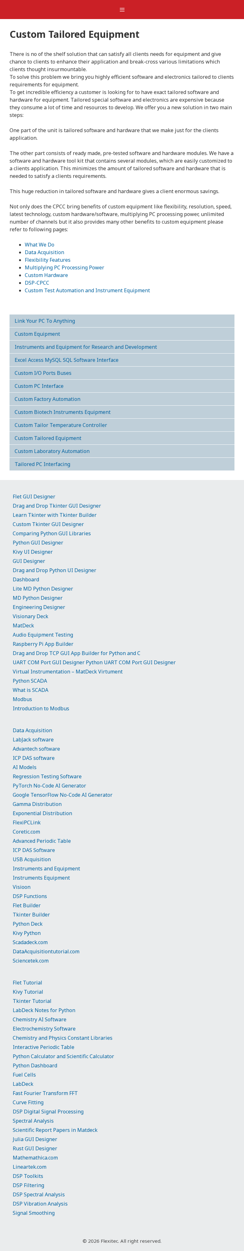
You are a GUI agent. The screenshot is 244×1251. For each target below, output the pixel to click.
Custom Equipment (37, 333)
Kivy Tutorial (28, 991)
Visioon (21, 886)
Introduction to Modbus (41, 708)
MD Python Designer (38, 597)
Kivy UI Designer (33, 551)
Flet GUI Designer (34, 496)
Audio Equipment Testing (43, 634)
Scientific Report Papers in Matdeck (55, 1129)
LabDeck (23, 1083)
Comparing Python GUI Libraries (52, 533)
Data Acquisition (44, 252)
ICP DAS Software (34, 850)
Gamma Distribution (37, 804)
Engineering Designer (39, 607)
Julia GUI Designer (35, 1139)
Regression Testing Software (47, 776)
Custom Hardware (46, 275)
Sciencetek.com (31, 960)
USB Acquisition (32, 859)
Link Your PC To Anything (45, 320)
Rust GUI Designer (35, 1148)
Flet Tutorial (27, 982)
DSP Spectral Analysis (39, 1194)
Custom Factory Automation (47, 399)
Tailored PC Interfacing (42, 464)
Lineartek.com (29, 1166)
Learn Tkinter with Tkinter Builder (55, 514)
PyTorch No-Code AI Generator (49, 785)
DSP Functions (30, 896)
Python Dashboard (35, 1065)
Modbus (22, 699)
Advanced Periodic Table (42, 840)
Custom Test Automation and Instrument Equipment (87, 290)
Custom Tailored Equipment (48, 438)
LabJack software (33, 739)
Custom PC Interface (39, 385)
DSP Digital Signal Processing (48, 1111)
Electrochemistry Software (44, 1028)
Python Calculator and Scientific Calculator (63, 1056)
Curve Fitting (28, 1102)
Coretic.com (26, 831)
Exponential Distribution (42, 813)
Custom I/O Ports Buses (43, 372)
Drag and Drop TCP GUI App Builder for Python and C (76, 653)
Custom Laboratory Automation (52, 451)
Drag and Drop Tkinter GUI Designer (57, 505)
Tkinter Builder (31, 914)
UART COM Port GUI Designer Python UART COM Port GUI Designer (94, 662)
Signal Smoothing (34, 1212)
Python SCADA (30, 680)
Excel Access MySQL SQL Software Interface (67, 359)
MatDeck (23, 625)
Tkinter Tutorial (32, 1000)
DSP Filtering (28, 1185)
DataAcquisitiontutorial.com (46, 951)
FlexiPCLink (27, 822)
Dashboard (26, 579)
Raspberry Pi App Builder (43, 643)
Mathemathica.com (35, 1157)
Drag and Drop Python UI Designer (54, 570)
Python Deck (28, 923)
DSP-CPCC (37, 282)
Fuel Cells (24, 1074)
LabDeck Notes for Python (44, 1010)
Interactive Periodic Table (43, 1047)
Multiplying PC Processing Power (64, 267)
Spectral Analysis (33, 1120)
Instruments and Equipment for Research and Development (86, 346)
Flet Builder (27, 905)
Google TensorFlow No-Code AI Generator (62, 794)
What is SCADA (30, 689)
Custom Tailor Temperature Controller (61, 425)
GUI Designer (29, 561)
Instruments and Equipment (46, 868)
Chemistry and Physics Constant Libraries (62, 1037)
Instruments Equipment (41, 877)
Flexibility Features (48, 259)
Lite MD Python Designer (43, 588)
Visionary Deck (30, 616)
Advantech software (36, 748)
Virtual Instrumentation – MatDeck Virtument (68, 671)
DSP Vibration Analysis (40, 1203)
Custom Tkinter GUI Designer (48, 524)
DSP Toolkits (28, 1176)
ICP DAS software (34, 757)
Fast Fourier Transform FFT (45, 1093)
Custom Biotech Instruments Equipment (63, 412)
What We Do (39, 244)
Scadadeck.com (30, 942)
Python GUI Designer (38, 542)
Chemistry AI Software (39, 1019)
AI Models (25, 767)
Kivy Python (27, 933)
